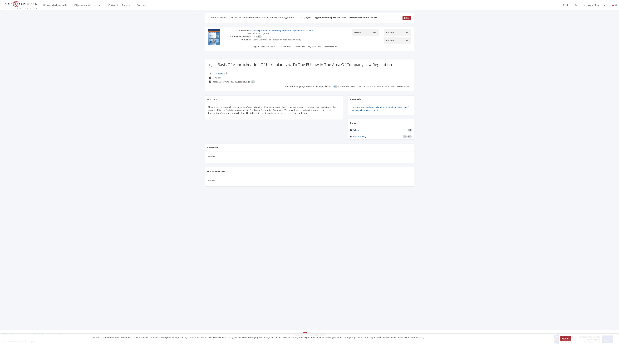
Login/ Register (596, 5)
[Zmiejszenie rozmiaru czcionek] (557, 5)
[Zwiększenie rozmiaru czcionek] (569, 5)
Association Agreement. (366, 110)
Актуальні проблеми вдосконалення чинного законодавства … (263, 17)
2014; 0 (305, 17)
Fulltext (356, 130)
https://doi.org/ (360, 136)
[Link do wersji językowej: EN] (616, 4)
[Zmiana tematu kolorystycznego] (576, 5)
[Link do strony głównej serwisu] (20, 4)
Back (407, 17)
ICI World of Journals (218, 17)
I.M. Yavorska (219, 73)
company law (357, 107)
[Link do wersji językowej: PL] (613, 4)
